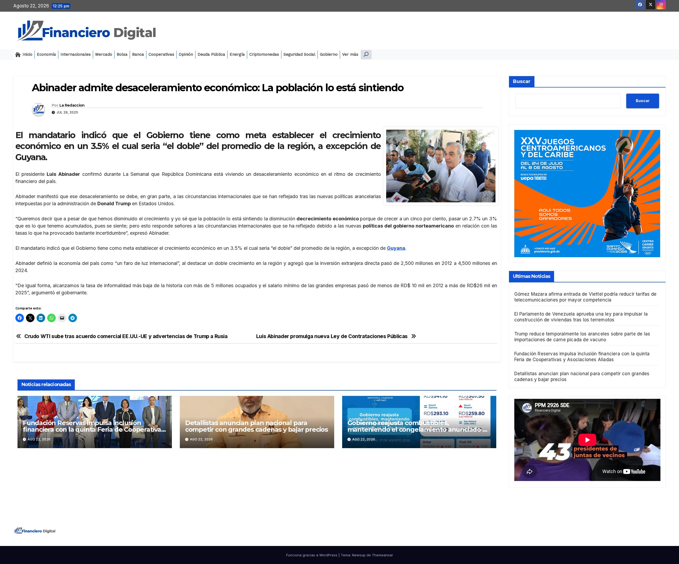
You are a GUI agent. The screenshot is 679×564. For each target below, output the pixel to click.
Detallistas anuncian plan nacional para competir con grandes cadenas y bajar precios (256, 426)
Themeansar (382, 555)
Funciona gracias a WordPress (312, 555)
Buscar (521, 81)
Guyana (396, 248)
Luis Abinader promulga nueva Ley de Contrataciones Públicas (332, 336)
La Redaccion (72, 105)
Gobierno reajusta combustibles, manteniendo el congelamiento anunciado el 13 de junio (417, 429)
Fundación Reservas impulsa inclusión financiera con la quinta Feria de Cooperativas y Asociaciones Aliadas (93, 429)
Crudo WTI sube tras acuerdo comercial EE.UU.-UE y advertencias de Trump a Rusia (126, 336)
